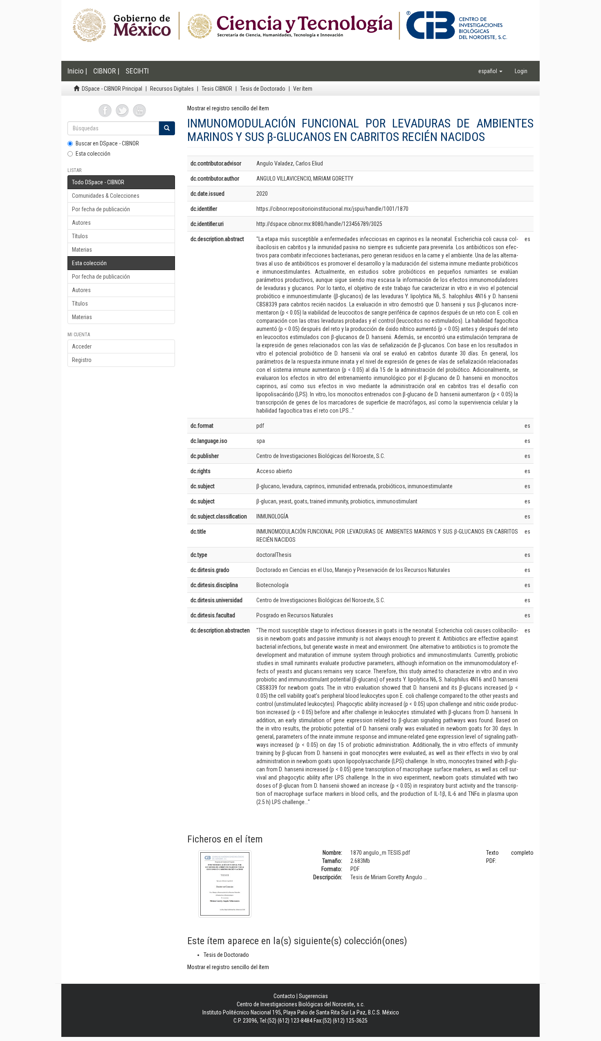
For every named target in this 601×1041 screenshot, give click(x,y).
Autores (81, 222)
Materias (82, 249)
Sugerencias (313, 996)
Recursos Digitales (172, 88)
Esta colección (93, 153)
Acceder (82, 346)
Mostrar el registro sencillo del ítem (228, 108)
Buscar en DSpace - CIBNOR (107, 143)
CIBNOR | (106, 71)
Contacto (284, 996)
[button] (490, 71)
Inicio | (77, 71)
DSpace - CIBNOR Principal (112, 88)
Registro (82, 360)
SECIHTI (137, 71)
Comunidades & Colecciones (105, 195)
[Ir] (167, 128)
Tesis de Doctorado (262, 88)
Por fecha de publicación (101, 209)
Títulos (80, 236)
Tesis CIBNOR (217, 88)
